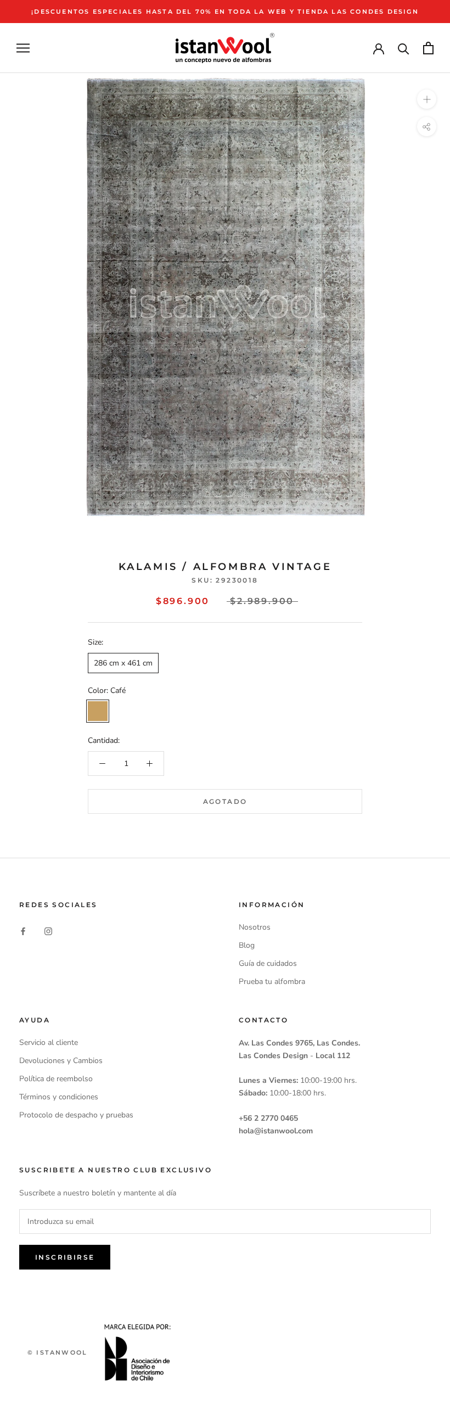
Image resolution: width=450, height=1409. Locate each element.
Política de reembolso (56, 1078)
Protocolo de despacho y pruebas (76, 1115)
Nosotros (255, 927)
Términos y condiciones (58, 1097)
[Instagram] (48, 931)
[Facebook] (23, 931)
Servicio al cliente (48, 1042)
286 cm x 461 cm (123, 663)
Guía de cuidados (268, 963)
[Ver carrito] (428, 48)
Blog (247, 945)
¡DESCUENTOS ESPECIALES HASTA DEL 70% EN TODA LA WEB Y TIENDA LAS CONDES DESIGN (225, 11)
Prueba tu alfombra (272, 981)
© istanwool (57, 1352)
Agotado (225, 801)
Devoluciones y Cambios (61, 1060)
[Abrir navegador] (23, 48)
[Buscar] (403, 48)
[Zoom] (426, 99)
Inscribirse (64, 1257)
